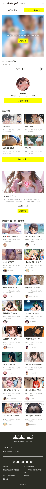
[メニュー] (43, 3)
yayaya (23, 93)
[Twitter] (14, 462)
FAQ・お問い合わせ (9, 475)
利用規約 (5, 466)
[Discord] (18, 462)
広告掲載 (26, 475)
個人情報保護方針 (29, 466)
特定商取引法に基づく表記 (11, 470)
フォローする (23, 101)
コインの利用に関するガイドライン (33, 471)
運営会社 (5, 479)
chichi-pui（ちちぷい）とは (11, 451)
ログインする (12, 10)
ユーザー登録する (34, 10)
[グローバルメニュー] (4, 3)
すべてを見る (23, 159)
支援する (23, 41)
